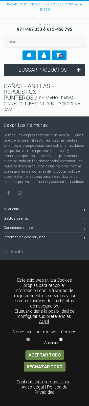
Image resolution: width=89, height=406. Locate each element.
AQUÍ (44, 321)
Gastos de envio (16, 218)
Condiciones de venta (21, 228)
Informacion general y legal (25, 237)
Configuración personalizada (44, 381)
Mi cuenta (11, 209)
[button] (29, 55)
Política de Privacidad (50, 389)
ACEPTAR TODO (44, 354)
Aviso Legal (33, 387)
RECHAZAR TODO (45, 366)
